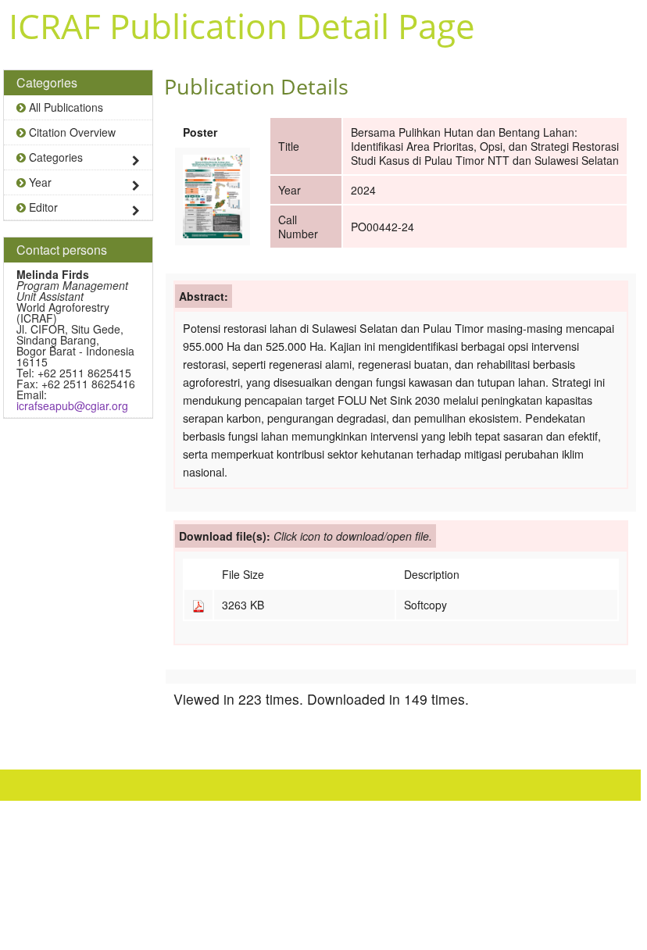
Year (39, 182)
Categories (54, 157)
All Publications (64, 107)
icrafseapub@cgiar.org (72, 405)
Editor (42, 207)
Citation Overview (71, 132)
